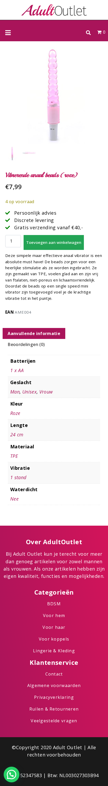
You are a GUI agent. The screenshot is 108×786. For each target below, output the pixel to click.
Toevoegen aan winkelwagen (53, 242)
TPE (14, 456)
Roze (15, 413)
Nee (14, 499)
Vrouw (46, 392)
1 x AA (17, 370)
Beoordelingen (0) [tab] (26, 344)
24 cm (17, 434)
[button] (88, 32)
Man (15, 392)
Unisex (29, 392)
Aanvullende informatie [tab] (34, 333)
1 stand (18, 477)
